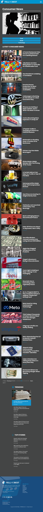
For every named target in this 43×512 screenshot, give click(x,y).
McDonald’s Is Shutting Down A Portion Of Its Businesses (31, 141)
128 (17, 380)
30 (15, 380)
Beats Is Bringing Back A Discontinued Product (31, 216)
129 (19, 380)
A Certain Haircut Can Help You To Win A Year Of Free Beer (31, 174)
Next (31, 380)
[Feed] (11, 497)
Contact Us (24, 487)
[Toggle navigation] (41, 1)
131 (23, 380)
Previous (9, 380)
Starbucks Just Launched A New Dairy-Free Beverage (31, 206)
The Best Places (5, 503)
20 (14, 380)
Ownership (24, 491)
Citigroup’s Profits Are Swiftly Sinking (30, 326)
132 (24, 380)
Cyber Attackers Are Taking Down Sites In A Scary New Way (30, 360)
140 (26, 380)
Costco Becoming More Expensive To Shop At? (31, 119)
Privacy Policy (25, 492)
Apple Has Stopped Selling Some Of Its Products (29, 250)
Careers (24, 486)
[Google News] (10, 497)
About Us (24, 485)
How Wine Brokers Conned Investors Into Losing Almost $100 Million (32, 239)
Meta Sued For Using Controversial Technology (30, 305)
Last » (4, 382)
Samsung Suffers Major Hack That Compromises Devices (31, 185)
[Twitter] (5, 497)
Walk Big (17, 506)
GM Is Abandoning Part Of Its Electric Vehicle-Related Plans (32, 338)
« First (4, 380)
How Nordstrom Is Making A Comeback (31, 74)
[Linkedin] (6, 497)
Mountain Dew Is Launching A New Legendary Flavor (29, 282)
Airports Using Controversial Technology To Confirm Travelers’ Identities (31, 350)
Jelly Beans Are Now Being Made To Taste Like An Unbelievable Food (31, 64)
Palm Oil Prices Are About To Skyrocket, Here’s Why (31, 227)
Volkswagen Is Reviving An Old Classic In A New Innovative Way (31, 97)
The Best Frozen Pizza (6, 502)
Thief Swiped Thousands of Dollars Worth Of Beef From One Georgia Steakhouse (31, 316)
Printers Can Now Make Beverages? (31, 151)
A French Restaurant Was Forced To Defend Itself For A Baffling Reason (31, 53)
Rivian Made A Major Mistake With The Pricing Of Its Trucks (31, 163)
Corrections (25, 488)
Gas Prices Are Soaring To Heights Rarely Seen (31, 195)
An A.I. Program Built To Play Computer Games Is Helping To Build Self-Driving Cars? (31, 294)
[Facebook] (3, 497)
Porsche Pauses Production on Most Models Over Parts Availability (29, 87)
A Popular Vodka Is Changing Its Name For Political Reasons (31, 130)
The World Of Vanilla (6, 504)
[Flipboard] (8, 497)
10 (12, 380)
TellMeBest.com (23, 506)
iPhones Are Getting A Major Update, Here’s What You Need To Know (31, 108)
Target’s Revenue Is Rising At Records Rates (31, 260)
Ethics (24, 490)
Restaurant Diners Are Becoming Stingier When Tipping (31, 371)
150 (28, 380)
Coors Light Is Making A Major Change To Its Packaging (31, 272)
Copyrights (24, 489)
